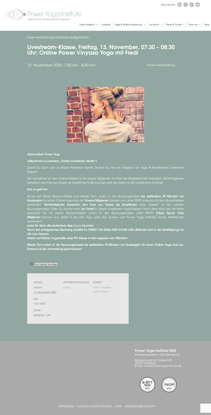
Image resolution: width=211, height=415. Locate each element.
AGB (118, 406)
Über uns (193, 25)
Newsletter (168, 5)
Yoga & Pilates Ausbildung (128, 25)
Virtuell (67, 288)
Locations (154, 25)
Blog (207, 25)
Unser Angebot (87, 25)
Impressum (66, 406)
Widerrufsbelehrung (140, 406)
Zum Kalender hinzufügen (46, 264)
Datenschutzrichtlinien (94, 406)
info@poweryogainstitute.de (163, 366)
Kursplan (106, 25)
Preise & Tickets (174, 25)
